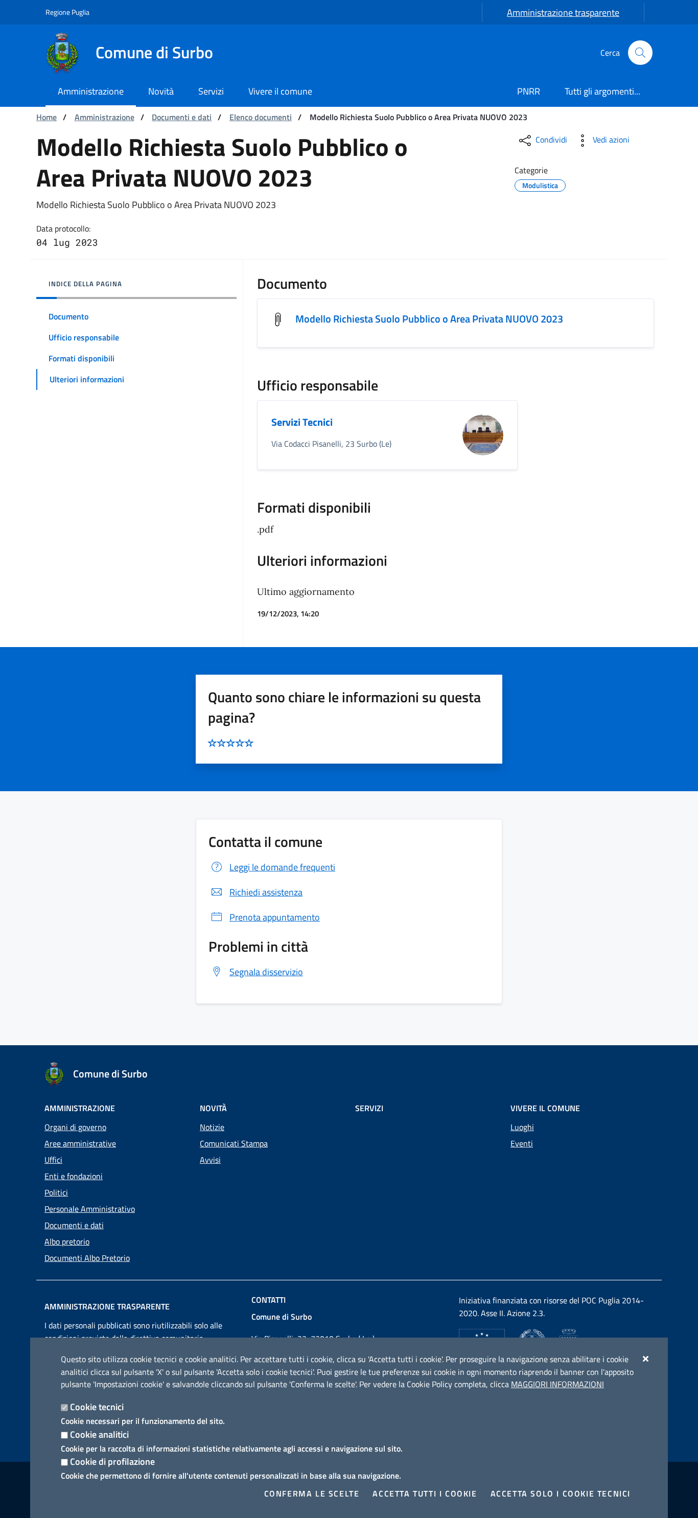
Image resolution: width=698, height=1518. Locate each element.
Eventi (521, 1143)
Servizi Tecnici (302, 422)
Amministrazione (104, 117)
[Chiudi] (646, 1358)
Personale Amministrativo (89, 1209)
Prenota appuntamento (274, 917)
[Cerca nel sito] (640, 52)
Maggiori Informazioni (557, 1384)
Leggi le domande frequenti (282, 867)
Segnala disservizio (266, 972)
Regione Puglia (67, 12)
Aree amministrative (80, 1143)
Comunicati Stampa (234, 1143)
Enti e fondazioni (73, 1176)
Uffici (53, 1160)
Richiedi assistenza (266, 892)
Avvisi (210, 1160)
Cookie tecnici (97, 1407)
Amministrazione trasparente (563, 12)
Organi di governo (75, 1127)
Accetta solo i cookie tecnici (561, 1493)
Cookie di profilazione (112, 1461)
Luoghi (522, 1127)
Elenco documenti (260, 117)
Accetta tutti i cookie (425, 1493)
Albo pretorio (66, 1241)
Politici (56, 1192)
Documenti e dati (182, 117)
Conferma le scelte (312, 1493)
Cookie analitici (99, 1434)
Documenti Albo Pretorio (87, 1258)
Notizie (212, 1127)
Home (46, 117)
